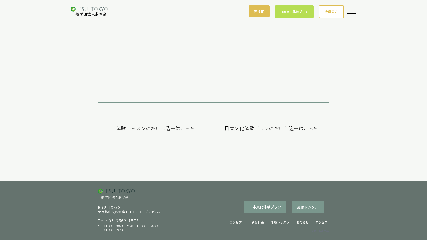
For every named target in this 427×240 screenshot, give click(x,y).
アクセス (321, 222)
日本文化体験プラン (294, 12)
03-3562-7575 (124, 220)
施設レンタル (307, 207)
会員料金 (258, 222)
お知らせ (302, 222)
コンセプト (237, 222)
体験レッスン (280, 222)
